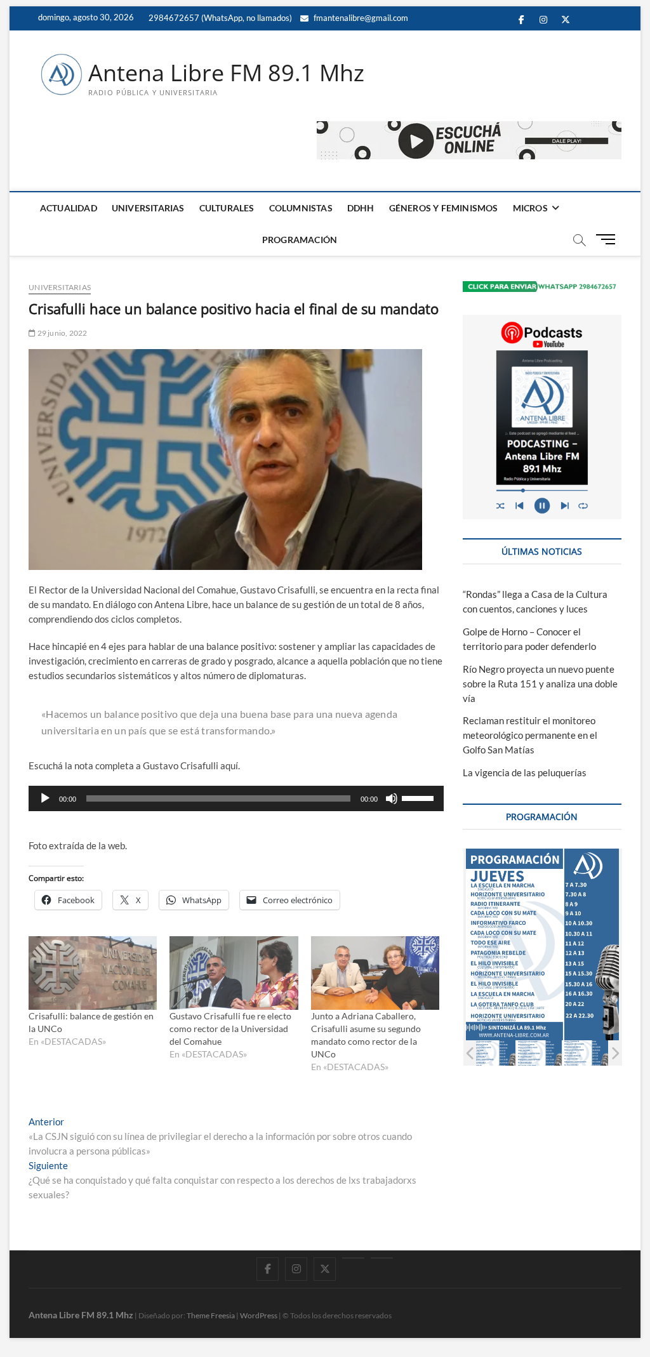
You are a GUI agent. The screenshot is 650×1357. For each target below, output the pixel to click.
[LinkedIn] (353, 1258)
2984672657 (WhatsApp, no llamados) (219, 18)
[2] (492, 1053)
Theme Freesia (211, 1315)
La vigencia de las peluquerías (525, 772)
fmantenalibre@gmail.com (360, 18)
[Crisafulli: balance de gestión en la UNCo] (93, 973)
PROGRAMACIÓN (299, 239)
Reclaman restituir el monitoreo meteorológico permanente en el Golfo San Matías (530, 735)
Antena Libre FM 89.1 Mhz (226, 73)
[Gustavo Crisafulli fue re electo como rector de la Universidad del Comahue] (233, 973)
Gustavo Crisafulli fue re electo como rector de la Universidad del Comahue (230, 1028)
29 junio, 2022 (61, 333)
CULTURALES (227, 207)
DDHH (361, 207)
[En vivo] (382, 1258)
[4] (585, 1053)
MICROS (530, 207)
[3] (539, 1053)
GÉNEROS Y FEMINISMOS (443, 207)
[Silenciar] (391, 798)
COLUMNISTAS (301, 207)
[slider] (419, 797)
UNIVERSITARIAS (148, 207)
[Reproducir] (45, 798)
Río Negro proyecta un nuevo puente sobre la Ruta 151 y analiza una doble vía (540, 683)
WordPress (258, 1315)
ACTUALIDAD (68, 207)
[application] (236, 798)
